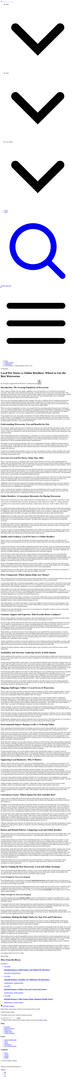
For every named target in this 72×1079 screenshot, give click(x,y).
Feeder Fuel (7, 1030)
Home (6, 361)
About (6, 210)
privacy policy (43, 1020)
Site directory (8, 1044)
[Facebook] (5, 1077)
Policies (6, 1057)
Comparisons (8, 364)
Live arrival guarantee (10, 1046)
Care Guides (9, 142)
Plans (7, 73)
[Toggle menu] (36, 323)
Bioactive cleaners (9, 1028)
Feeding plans (8, 1031)
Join (19, 1018)
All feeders (7, 1027)
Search (6, 1043)
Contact (6, 1054)
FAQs (6, 212)
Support (6, 1056)
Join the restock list (6, 286)
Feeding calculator (9, 1033)
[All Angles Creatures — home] (7, 1)
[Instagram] (5, 1073)
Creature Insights (9, 362)
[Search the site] (36, 284)
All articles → (4, 963)
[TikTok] (5, 1075)
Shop (7, 4)
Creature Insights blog (10, 1040)
